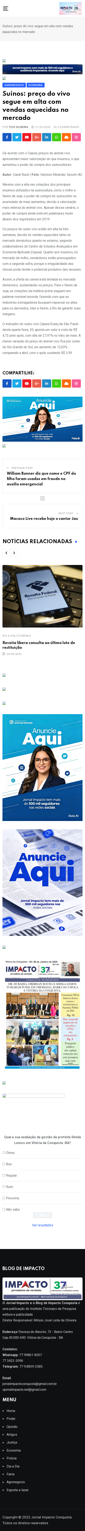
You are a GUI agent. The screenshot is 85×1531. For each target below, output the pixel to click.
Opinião (12, 1427)
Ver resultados (42, 1225)
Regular (11, 1175)
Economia (24, 635)
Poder (11, 1419)
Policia (12, 1458)
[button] (6, 553)
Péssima (12, 1198)
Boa (9, 1164)
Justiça (12, 1442)
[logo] (42, 1288)
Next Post (66, 513)
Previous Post (22, 468)
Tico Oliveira (18, 127)
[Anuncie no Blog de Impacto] (4, 1082)
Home (11, 1411)
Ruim (9, 1187)
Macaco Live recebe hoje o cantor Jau (44, 519)
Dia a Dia (8, 635)
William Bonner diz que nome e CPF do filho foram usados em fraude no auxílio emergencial (41, 479)
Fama (10, 1474)
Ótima (10, 1153)
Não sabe (13, 1209)
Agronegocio (16, 1482)
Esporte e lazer (18, 1490)
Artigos (12, 1435)
